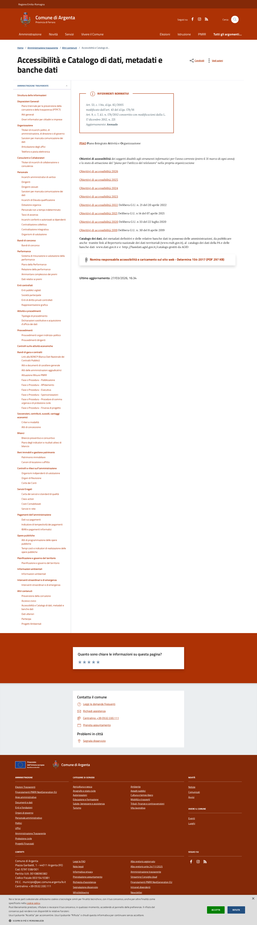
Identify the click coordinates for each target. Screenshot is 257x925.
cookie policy (33, 903)
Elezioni (165, 34)
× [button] (253, 898)
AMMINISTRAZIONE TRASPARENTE (33, 85)
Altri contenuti (69, 48)
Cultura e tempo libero (142, 795)
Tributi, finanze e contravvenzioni (147, 804)
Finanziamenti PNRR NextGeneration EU (36, 792)
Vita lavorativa (138, 808)
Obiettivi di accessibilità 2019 (98, 230)
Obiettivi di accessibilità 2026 (98, 171)
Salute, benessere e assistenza (89, 804)
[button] (86, 920)
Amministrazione (30, 34)
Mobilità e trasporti (140, 799)
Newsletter (136, 892)
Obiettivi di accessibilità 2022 (98, 205)
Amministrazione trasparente (42, 48)
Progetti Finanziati (24, 843)
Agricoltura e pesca (82, 787)
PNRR (202, 34)
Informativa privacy (83, 872)
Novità (53, 34)
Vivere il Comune (92, 34)
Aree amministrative (25, 797)
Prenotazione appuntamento (87, 877)
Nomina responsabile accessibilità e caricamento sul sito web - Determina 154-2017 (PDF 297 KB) (157, 259)
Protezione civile (23, 838)
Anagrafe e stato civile (84, 791)
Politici (18, 823)
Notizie (191, 787)
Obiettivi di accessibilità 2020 (98, 221)
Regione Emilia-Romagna (31, 4)
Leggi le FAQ (79, 861)
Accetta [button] (216, 910)
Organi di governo (24, 813)
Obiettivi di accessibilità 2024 (98, 188)
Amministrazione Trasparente (30, 833)
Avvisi (191, 797)
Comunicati (194, 792)
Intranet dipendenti (140, 887)
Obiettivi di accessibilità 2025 (98, 179)
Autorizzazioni (80, 795)
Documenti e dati (24, 802)
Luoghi (191, 823)
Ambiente (136, 787)
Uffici (18, 828)
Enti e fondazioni (23, 807)
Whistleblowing (81, 892)
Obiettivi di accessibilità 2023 (98, 196)
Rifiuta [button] (236, 910)
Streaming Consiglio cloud (144, 877)
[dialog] (128, 910)
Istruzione (184, 34)
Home (20, 48)
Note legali (78, 866)
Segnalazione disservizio (85, 887)
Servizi (69, 34)
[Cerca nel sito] (235, 19)
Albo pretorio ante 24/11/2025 (147, 866)
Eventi (191, 818)
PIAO (82, 143)
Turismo (77, 808)
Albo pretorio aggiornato (143, 861)
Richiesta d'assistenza (84, 882)
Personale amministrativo (28, 818)
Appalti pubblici (138, 791)
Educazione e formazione (85, 799)
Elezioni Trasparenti (25, 787)
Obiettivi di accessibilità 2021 (98, 213)
